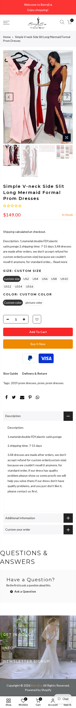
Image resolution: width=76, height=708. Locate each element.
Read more (60, 262)
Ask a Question (25, 591)
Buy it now (38, 344)
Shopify (46, 690)
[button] (12, 206)
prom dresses (55, 383)
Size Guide (10, 373)
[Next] (67, 97)
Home (7, 37)
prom (41, 383)
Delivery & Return (34, 373)
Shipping (9, 231)
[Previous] (9, 97)
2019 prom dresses (23, 383)
